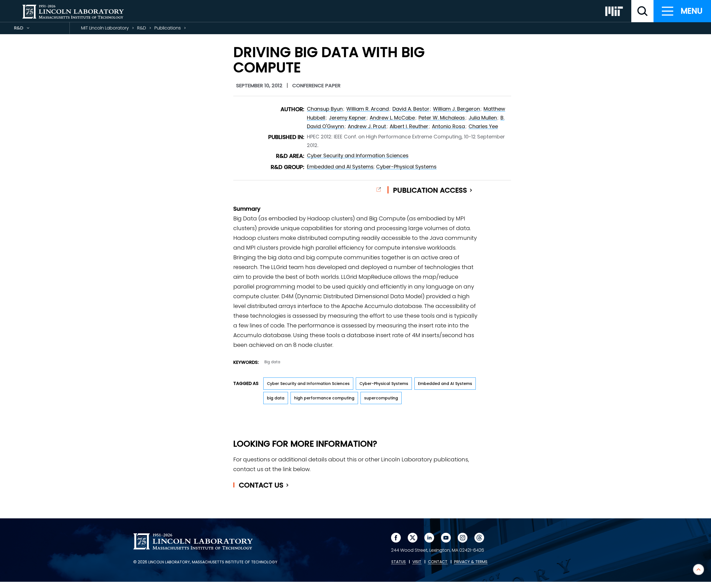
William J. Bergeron (456, 108)
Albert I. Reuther (409, 126)
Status (398, 562)
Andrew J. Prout (367, 126)
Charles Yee (483, 126)
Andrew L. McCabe (392, 117)
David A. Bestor (410, 108)
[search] (642, 11)
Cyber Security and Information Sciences (358, 155)
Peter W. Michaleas (442, 117)
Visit (416, 562)
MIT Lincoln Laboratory (105, 28)
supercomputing (381, 398)
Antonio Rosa (448, 126)
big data (275, 398)
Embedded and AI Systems (340, 166)
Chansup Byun (325, 108)
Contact (261, 485)
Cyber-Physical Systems (406, 166)
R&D (28, 29)
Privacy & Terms (470, 562)
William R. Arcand (367, 108)
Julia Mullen (483, 117)
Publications (167, 28)
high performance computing (324, 398)
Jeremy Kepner (347, 117)
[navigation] (682, 11)
